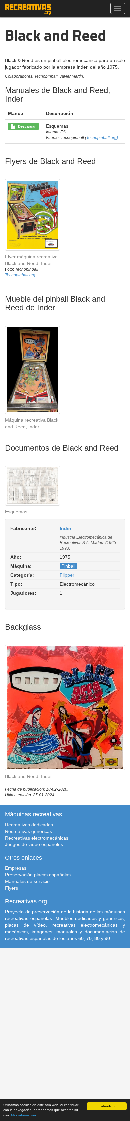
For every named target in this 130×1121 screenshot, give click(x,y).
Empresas (15, 868)
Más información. (24, 1115)
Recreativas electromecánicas (36, 838)
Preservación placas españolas (38, 874)
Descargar (26, 126)
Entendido (107, 1106)
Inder (65, 528)
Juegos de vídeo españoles (34, 844)
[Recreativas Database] (28, 8)
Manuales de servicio (27, 881)
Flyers (11, 888)
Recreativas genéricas (28, 831)
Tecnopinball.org (20, 275)
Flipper (67, 575)
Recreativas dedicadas (29, 824)
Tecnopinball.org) (102, 137)
